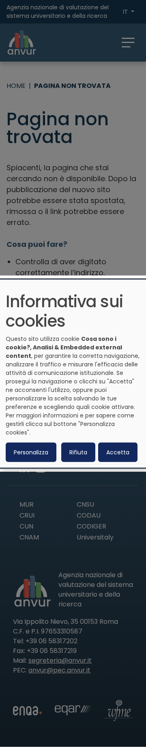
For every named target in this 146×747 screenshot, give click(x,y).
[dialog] (73, 373)
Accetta (117, 452)
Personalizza (31, 452)
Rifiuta (78, 452)
